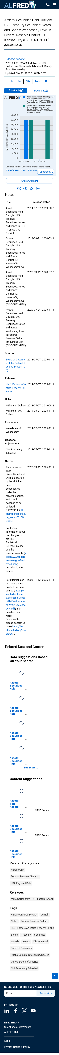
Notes (14, 921)
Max (37, 81)
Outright (45, 914)
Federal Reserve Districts (25, 876)
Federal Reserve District (34, 921)
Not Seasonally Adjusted (24, 968)
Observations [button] (14, 59)
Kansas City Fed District (24, 914)
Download (40, 90)
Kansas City (17, 869)
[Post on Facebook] (25, 188)
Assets (26, 941)
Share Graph (28, 180)
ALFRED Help (11, 1032)
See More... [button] (31, 767)
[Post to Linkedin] (37, 188)
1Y (12, 81)
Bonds (14, 934)
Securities (39, 934)
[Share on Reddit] (31, 188)
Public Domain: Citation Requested (30, 954)
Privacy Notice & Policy (17, 1046)
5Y (19, 81)
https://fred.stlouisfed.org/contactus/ (16, 630)
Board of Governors (21, 948)
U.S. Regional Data (21, 883)
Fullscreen (44, 171)
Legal (7, 1040)
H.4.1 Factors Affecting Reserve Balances (16, 388)
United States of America (24, 961)
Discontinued (40, 941)
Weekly (15, 941)
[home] (20, 4)
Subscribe (45, 993)
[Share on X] (19, 188)
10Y (28, 81)
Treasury (26, 934)
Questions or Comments (17, 1026)
